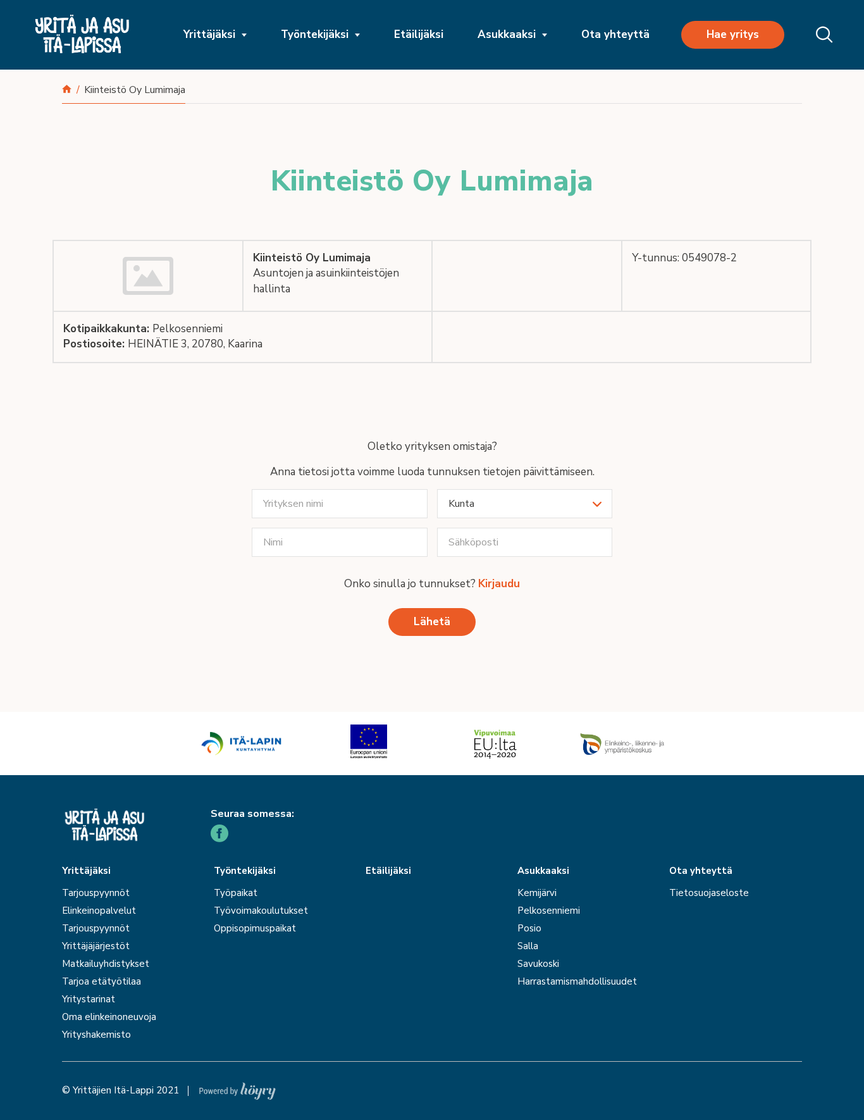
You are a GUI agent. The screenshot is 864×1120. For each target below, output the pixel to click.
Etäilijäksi (418, 34)
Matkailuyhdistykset (105, 963)
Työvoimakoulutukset (261, 910)
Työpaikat (235, 893)
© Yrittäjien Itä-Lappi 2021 (120, 1090)
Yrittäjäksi (209, 34)
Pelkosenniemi (548, 910)
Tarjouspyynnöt (96, 893)
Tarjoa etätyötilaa (101, 981)
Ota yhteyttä (615, 34)
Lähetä (432, 621)
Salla (527, 946)
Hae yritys (733, 34)
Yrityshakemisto (96, 1034)
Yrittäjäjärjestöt (96, 946)
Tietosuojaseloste (709, 893)
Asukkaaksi (507, 34)
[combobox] (525, 503)
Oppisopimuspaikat (255, 928)
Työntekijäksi (315, 34)
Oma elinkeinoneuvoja (109, 1017)
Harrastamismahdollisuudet (577, 981)
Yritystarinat (88, 999)
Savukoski (538, 963)
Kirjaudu (499, 583)
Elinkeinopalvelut (99, 910)
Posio (529, 928)
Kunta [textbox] (461, 504)
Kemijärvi (537, 893)
